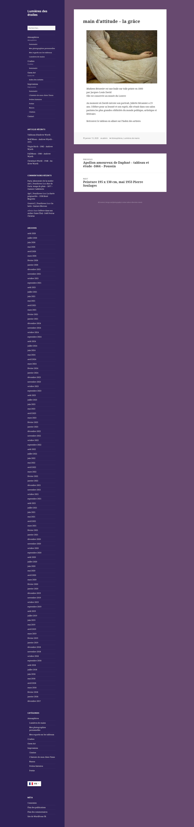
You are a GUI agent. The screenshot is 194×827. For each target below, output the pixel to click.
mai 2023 (31, 409)
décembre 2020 (34, 539)
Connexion (32, 803)
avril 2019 (32, 629)
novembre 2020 (34, 543)
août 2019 (32, 611)
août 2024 (32, 341)
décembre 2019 (34, 593)
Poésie (31, 104)
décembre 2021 (34, 485)
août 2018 (32, 665)
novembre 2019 (34, 597)
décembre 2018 (34, 647)
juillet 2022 (32, 454)
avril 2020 (32, 575)
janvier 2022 (33, 480)
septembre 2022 (34, 445)
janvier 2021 (33, 534)
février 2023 (33, 422)
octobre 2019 (33, 602)
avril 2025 (32, 305)
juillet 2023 (32, 400)
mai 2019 (31, 624)
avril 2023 (32, 413)
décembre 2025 (34, 269)
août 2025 (32, 287)
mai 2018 (31, 678)
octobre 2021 (33, 494)
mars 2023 (32, 418)
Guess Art (32, 74)
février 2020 (33, 584)
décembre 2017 (34, 701)
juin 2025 (31, 296)
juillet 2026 (32, 238)
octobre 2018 (33, 656)
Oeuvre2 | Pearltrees (37, 203)
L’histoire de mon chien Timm (41, 95)
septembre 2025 (34, 283)
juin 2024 (31, 350)
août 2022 (32, 449)
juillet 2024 (32, 346)
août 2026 (32, 233)
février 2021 (33, 530)
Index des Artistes (36, 80)
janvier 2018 (33, 696)
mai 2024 (31, 355)
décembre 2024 (34, 323)
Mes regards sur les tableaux (40, 52)
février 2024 (33, 368)
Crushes (31, 62)
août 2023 (32, 395)
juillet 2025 (32, 292)
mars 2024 (32, 364)
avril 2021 (32, 521)
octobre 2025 (33, 278)
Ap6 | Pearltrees (35, 193)
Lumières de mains (37, 57)
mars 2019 (32, 633)
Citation (32, 112)
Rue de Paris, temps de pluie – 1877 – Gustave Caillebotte (40, 186)
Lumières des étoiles (37, 13)
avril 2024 (32, 359)
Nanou (31, 108)
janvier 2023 (33, 427)
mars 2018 (32, 687)
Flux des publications (37, 807)
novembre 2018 (34, 651)
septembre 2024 (34, 337)
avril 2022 (32, 467)
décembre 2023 (34, 377)
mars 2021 (32, 525)
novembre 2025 (34, 274)
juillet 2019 (32, 615)
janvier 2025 (33, 319)
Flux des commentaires (37, 812)
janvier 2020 (33, 588)
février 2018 (33, 692)
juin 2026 (31, 242)
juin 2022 (31, 458)
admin (105, 138)
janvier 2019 (33, 642)
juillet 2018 (32, 669)
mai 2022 (31, 463)
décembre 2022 (34, 431)
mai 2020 (31, 570)
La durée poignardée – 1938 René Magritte (41, 196)
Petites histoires (35, 99)
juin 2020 (31, 566)
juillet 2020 (32, 561)
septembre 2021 (34, 498)
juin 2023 (31, 404)
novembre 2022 (34, 436)
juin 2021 (31, 512)
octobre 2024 (33, 332)
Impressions (33, 85)
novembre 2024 (34, 328)
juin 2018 (31, 674)
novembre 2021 (34, 489)
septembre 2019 (34, 606)
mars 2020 (32, 579)
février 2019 (33, 638)
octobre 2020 (33, 548)
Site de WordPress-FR (37, 816)
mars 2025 (32, 310)
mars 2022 (32, 471)
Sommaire (33, 44)
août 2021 (32, 503)
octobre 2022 (33, 440)
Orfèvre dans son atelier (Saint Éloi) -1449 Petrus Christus (41, 213)
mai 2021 (31, 516)
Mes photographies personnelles (42, 48)
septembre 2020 (34, 552)
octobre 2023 (33, 386)
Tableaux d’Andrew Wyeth (39, 135)
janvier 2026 (33, 265)
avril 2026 (32, 251)
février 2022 (33, 476)
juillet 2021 (32, 507)
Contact (31, 116)
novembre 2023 (34, 382)
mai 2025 (31, 301)
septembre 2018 (34, 660)
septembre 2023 (34, 391)
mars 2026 (32, 256)
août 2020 (32, 557)
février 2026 (33, 260)
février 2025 (33, 314)
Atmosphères (33, 38)
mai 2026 (31, 247)
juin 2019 (31, 620)
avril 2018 (32, 683)
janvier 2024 (33, 373)
